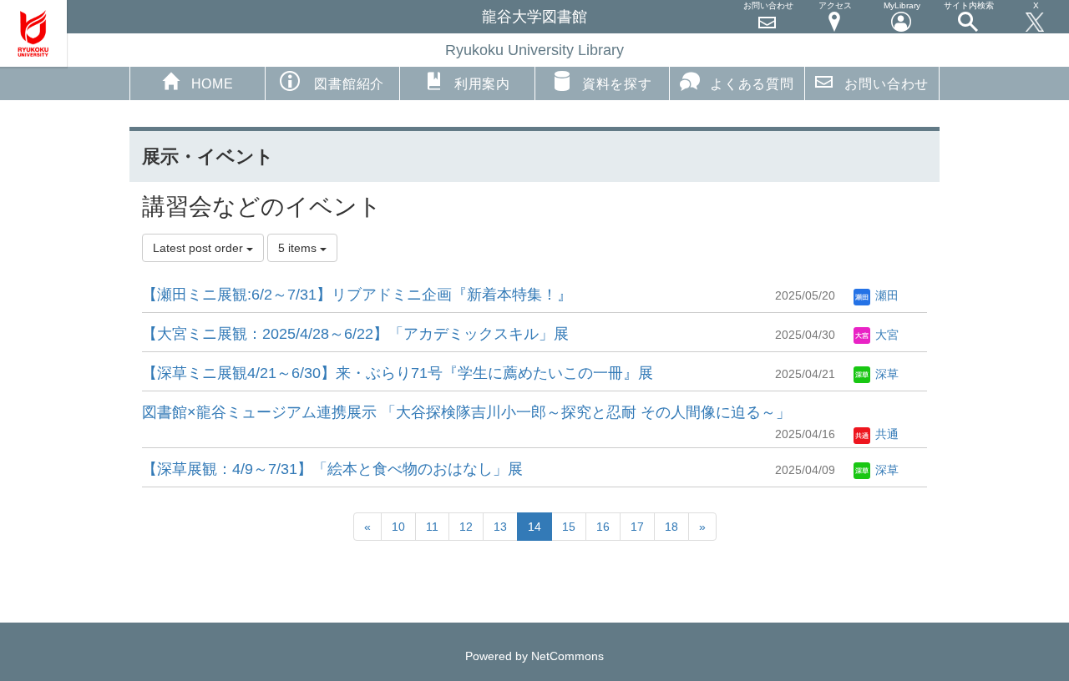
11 (432, 526)
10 (398, 526)
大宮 (885, 334)
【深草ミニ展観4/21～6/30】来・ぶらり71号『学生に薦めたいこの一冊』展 (397, 373)
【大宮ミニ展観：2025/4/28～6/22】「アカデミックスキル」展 (355, 333)
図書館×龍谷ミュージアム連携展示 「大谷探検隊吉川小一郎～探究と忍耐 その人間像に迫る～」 (466, 412)
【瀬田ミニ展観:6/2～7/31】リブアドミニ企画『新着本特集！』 (357, 294)
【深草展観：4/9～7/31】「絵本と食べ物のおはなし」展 (332, 469)
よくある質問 (752, 84)
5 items (299, 248)
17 (637, 526)
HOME (212, 84)
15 (568, 526)
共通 (885, 434)
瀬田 (885, 295)
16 (603, 526)
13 (500, 526)
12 (466, 526)
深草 (885, 374)
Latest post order (199, 248)
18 (671, 526)
